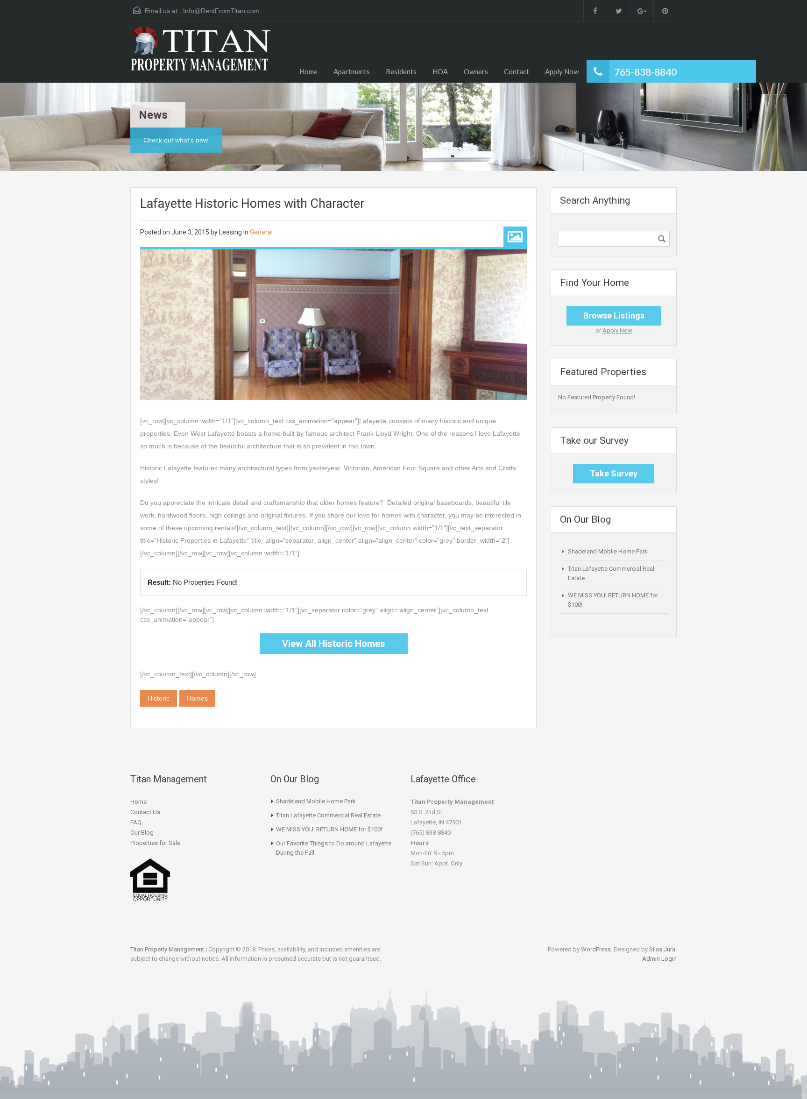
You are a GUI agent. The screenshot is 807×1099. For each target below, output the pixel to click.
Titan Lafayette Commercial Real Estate (328, 815)
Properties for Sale (155, 842)
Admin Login (659, 958)
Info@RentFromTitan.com (221, 10)
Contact (516, 71)
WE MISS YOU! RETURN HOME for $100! (329, 829)
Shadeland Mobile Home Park (608, 551)
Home (308, 71)
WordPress (596, 949)
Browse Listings (613, 315)
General (261, 232)
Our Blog (142, 832)
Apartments (351, 71)
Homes (197, 698)
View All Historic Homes (333, 643)
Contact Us (145, 811)
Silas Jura (662, 949)
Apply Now (562, 71)
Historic (159, 698)
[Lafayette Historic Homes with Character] (333, 324)
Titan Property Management (167, 949)
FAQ (136, 822)
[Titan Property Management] (200, 55)
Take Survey (613, 473)
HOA (440, 71)
